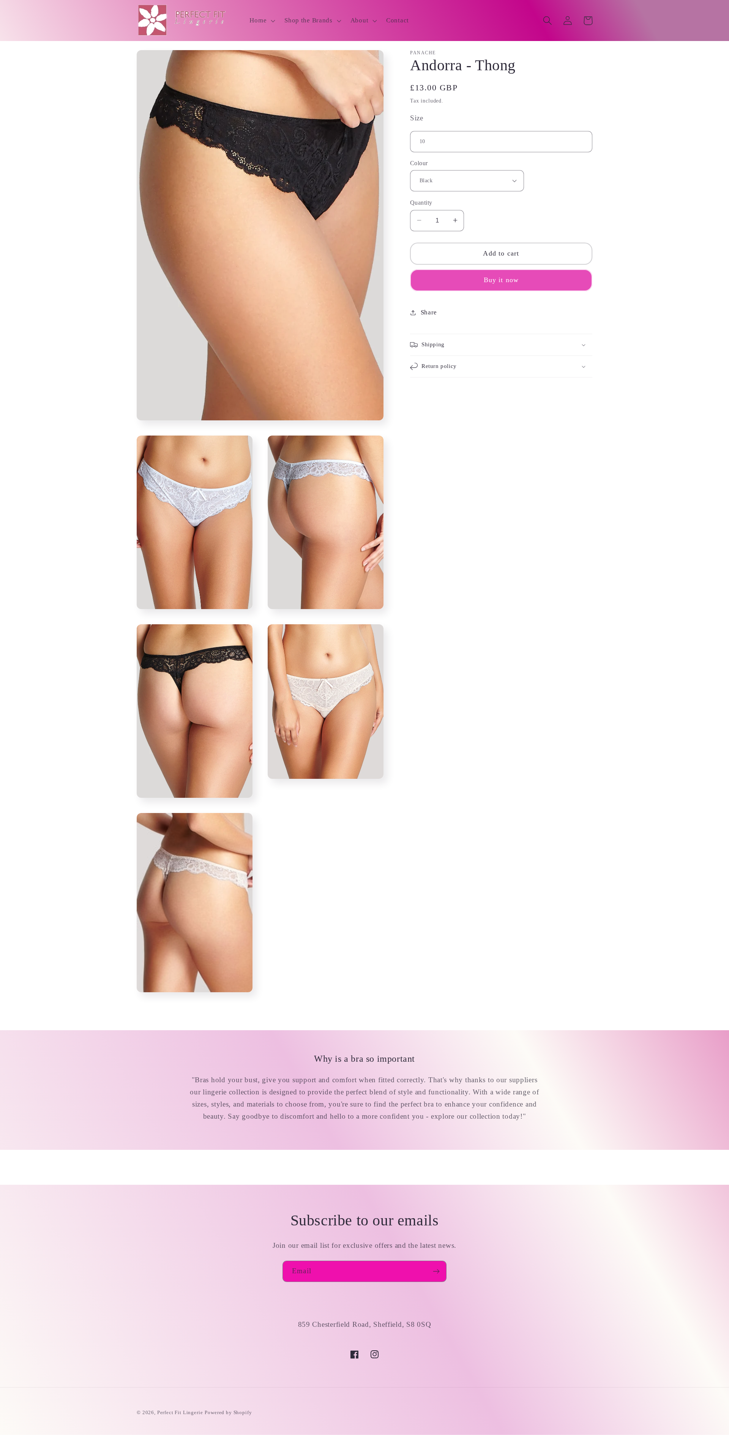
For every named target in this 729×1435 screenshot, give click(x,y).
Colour (419, 163)
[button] (261, 20)
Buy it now (501, 280)
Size (416, 118)
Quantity (421, 202)
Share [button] (429, 312)
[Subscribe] (436, 1271)
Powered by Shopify (228, 1412)
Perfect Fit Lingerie (180, 1412)
